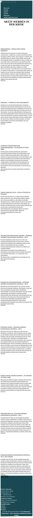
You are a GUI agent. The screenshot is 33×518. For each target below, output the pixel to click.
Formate (6, 9)
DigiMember (13, 516)
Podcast (6, 13)
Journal (6, 11)
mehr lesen (3, 80)
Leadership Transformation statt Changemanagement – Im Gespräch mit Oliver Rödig (15, 147)
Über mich (6, 8)
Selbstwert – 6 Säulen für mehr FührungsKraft (15, 102)
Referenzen (7, 15)
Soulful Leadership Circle (11, 17)
